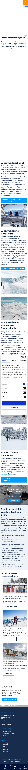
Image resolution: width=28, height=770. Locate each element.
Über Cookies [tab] (23, 360)
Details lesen (8, 673)
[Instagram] (14, 724)
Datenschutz (6, 761)
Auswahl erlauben (14, 407)
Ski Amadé (5, 751)
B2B (4, 746)
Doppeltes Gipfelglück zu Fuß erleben (12, 200)
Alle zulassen (14, 403)
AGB (12, 761)
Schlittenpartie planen (11, 606)
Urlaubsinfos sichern (10, 699)
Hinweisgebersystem (8, 763)
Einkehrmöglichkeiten (7, 474)
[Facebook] (12, 724)
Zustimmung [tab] (5, 360)
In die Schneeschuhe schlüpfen (10, 480)
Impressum (17, 761)
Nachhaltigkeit (6, 743)
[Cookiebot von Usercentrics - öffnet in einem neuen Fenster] (20, 357)
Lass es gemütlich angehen (13, 268)
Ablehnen (14, 411)
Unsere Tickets (14, 500)
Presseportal (6, 749)
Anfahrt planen (6, 735)
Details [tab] (14, 360)
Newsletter (5, 744)
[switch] (24, 388)
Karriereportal (6, 748)
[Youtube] (16, 724)
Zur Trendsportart (10, 639)
